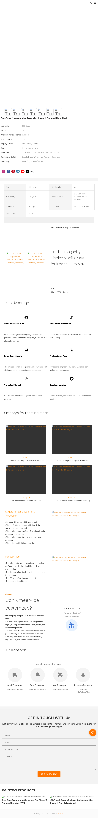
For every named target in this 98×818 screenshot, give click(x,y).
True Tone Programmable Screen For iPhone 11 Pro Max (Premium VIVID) (24, 801)
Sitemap (61, 813)
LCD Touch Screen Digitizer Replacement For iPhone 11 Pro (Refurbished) (71, 801)
